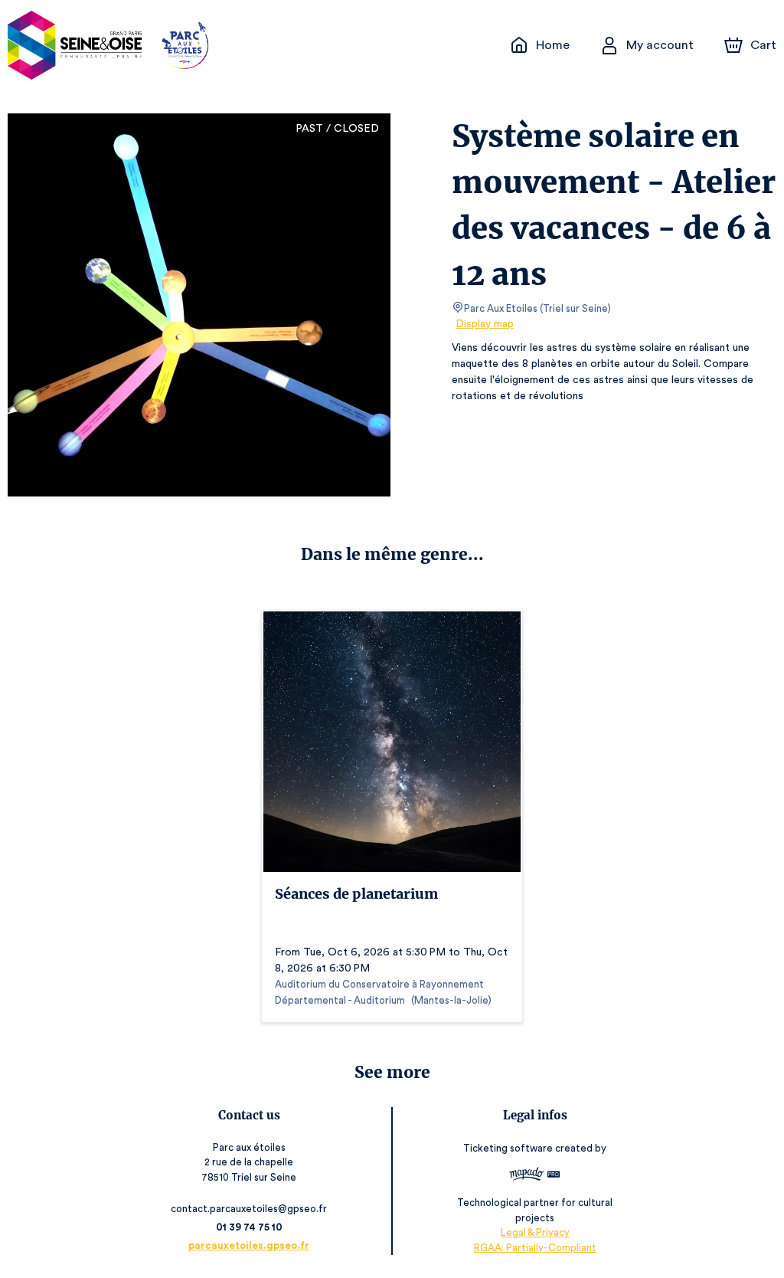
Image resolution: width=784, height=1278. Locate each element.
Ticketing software (508, 1148)
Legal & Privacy (535, 1232)
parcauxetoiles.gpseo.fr (248, 1245)
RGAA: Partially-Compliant (535, 1248)
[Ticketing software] (535, 1176)
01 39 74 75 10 (249, 1227)
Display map (485, 324)
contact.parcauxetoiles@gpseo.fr (249, 1209)
